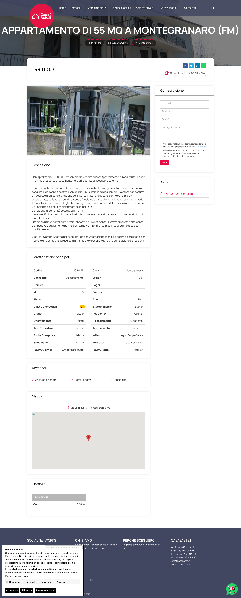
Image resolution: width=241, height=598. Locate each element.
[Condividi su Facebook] (185, 65)
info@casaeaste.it (180, 560)
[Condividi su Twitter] (191, 65)
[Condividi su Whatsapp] (203, 65)
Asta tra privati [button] (145, 8)
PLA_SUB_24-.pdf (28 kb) (178, 194)
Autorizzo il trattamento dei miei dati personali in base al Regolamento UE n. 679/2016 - (185, 145)
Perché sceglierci (139, 540)
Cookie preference (44, 572)
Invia (164, 162)
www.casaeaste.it (180, 564)
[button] (36, 120)
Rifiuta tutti (26, 590)
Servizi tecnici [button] (169, 8)
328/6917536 (189, 553)
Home (62, 8)
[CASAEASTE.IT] (42, 12)
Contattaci (190, 8)
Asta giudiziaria (97, 8)
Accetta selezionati (45, 590)
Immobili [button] (76, 8)
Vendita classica (121, 8)
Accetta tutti (12, 590)
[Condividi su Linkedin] (197, 65)
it (213, 8)
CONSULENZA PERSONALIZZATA (187, 72)
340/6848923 (190, 557)
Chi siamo (83, 540)
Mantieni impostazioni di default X (63, 547)
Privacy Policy (202, 147)
